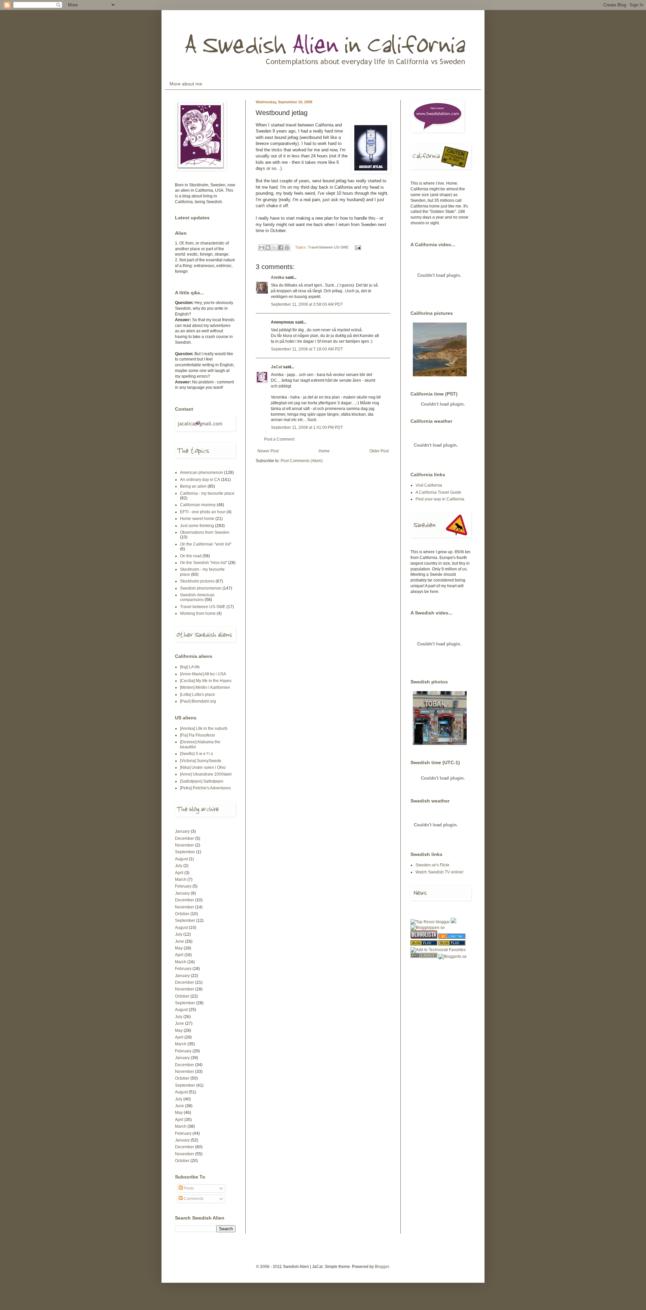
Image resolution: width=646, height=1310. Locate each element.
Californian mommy (198, 504)
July (178, 865)
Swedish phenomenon (200, 588)
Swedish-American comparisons (197, 597)
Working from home (198, 613)
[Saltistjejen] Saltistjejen (201, 781)
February (183, 886)
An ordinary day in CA (200, 479)
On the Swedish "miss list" (203, 562)
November (184, 845)
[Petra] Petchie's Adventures (205, 788)
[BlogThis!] (267, 247)
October (182, 913)
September (185, 852)
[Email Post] (357, 247)
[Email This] (261, 247)
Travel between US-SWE (328, 247)
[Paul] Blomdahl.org (198, 701)
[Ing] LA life (190, 667)
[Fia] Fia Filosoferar (197, 735)
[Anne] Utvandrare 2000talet (205, 774)
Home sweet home (197, 518)
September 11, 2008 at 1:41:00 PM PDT (307, 427)
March (180, 879)
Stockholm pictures (197, 581)
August (181, 859)
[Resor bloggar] (430, 922)
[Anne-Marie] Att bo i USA (203, 674)
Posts (188, 1188)
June (179, 941)
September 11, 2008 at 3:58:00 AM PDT (307, 304)
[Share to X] (274, 247)
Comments (193, 1198)
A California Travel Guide (438, 492)
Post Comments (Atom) (302, 460)
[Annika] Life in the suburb (203, 728)
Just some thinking (197, 525)
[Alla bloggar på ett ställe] (452, 956)
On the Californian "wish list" (205, 544)
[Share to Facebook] (280, 247)
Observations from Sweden (204, 532)
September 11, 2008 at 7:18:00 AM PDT (307, 349)
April (179, 872)
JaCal (276, 367)
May (179, 948)
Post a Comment (279, 439)
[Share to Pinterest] (287, 247)
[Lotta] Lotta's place (197, 694)
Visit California (429, 485)
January (182, 831)
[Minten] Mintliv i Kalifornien (205, 687)
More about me (186, 83)
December (184, 838)
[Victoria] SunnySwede (200, 760)
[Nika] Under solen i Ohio (203, 767)
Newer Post (268, 451)
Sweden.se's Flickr (433, 865)
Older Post (379, 451)
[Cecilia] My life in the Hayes (205, 680)
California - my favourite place (207, 493)
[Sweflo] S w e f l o (196, 753)
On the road (191, 556)
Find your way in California (440, 499)
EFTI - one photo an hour (202, 512)
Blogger (382, 1266)
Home (324, 451)
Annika (277, 277)
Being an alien (193, 486)
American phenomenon (201, 472)
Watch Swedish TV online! (439, 872)
